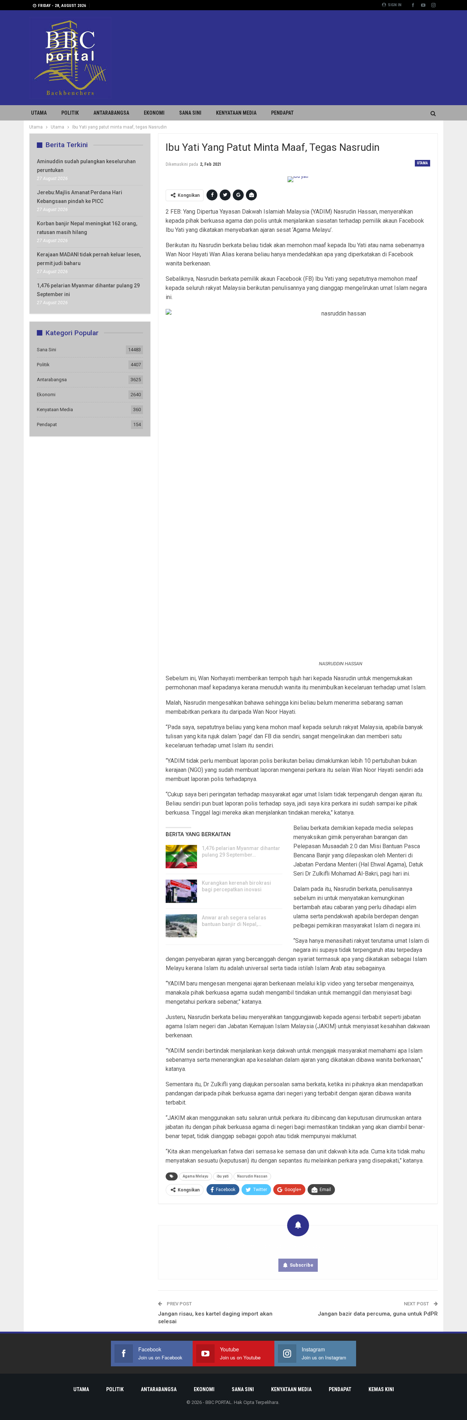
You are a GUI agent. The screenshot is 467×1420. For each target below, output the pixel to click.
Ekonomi (154, 113)
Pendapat (282, 113)
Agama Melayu (195, 1176)
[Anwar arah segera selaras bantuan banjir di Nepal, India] (181, 926)
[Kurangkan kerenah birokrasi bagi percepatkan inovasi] (181, 891)
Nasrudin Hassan (252, 1176)
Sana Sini (190, 113)
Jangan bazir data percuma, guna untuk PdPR (378, 1313)
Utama (39, 113)
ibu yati (223, 1176)
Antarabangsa (111, 113)
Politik (70, 113)
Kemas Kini (381, 1389)
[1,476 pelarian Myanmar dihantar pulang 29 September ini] (181, 856)
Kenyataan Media (236, 113)
